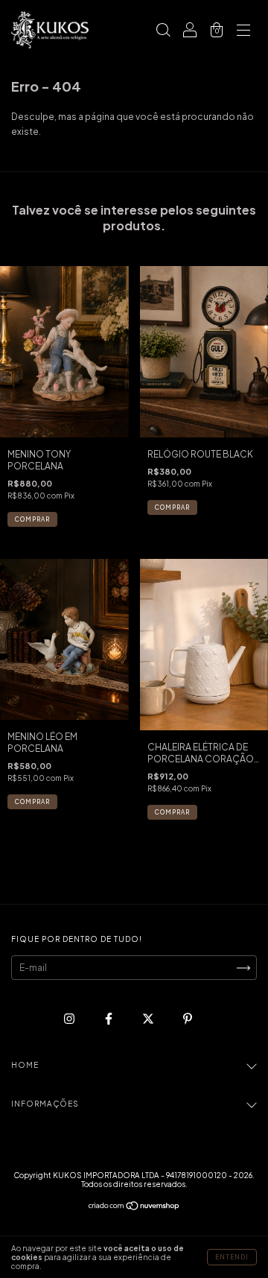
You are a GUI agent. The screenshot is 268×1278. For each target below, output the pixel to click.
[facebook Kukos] (109, 1018)
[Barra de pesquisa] (163, 31)
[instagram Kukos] (70, 1018)
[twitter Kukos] (149, 1018)
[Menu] (243, 31)
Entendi (232, 1257)
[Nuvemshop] (134, 1207)
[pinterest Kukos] (187, 1018)
